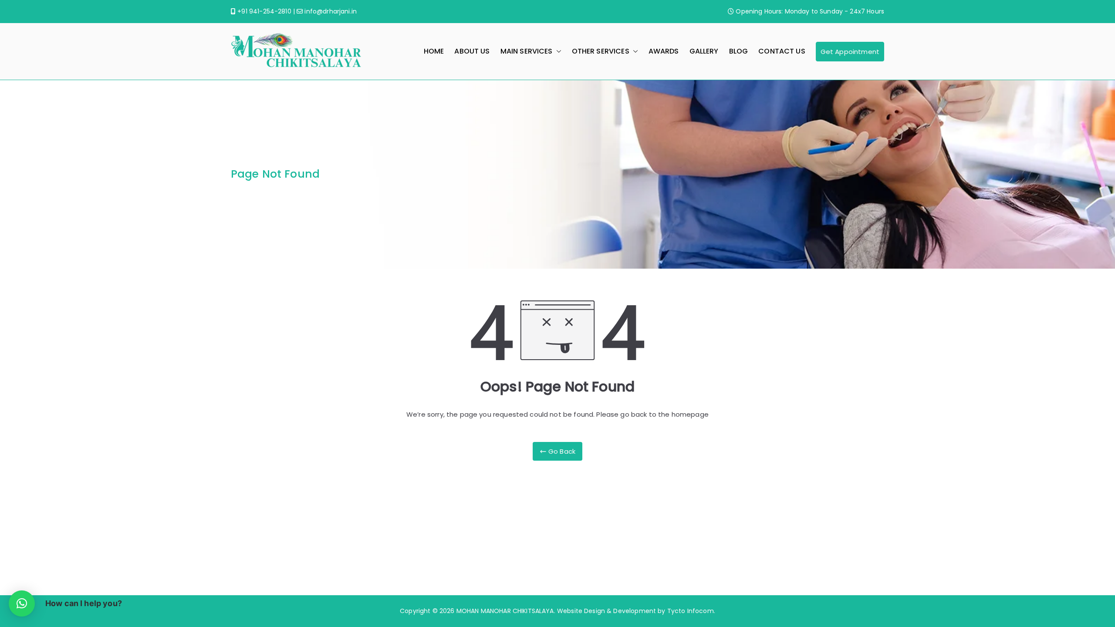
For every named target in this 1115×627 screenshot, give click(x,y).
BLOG (738, 51)
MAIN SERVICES (526, 51)
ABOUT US (472, 51)
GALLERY (704, 51)
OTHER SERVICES (600, 51)
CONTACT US (781, 51)
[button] (557, 51)
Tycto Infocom (690, 611)
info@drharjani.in (330, 11)
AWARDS (664, 51)
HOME (434, 51)
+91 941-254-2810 (263, 11)
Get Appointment (850, 51)
